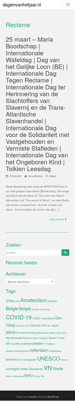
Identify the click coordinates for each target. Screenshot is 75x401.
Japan (55, 325)
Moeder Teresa (57, 338)
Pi (45, 343)
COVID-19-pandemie (43, 318)
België (25, 308)
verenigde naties (17, 369)
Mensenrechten (30, 337)
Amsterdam (33, 300)
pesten (37, 343)
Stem (20, 359)
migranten (43, 337)
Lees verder (57, 219)
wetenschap (17, 376)
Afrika (10, 300)
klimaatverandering (26, 332)
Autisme (52, 301)
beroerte (35, 309)
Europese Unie (22, 325)
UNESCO (48, 358)
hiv (49, 325)
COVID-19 (19, 317)
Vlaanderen (36, 369)
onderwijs (26, 343)
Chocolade (45, 309)
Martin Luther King (58, 332)
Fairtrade (35, 325)
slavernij (11, 359)
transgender (29, 359)
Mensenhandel (14, 338)
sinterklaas (55, 351)
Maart (53, 176)
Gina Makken (35, 176)
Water (8, 376)
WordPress (53, 396)
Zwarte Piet (39, 376)
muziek (15, 343)
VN (48, 367)
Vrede (57, 368)
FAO (44, 325)
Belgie (12, 308)
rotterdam (38, 350)
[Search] (65, 252)
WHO (28, 375)
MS (8, 343)
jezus (11, 332)
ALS (17, 301)
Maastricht (43, 332)
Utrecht (64, 359)
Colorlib (32, 396)
